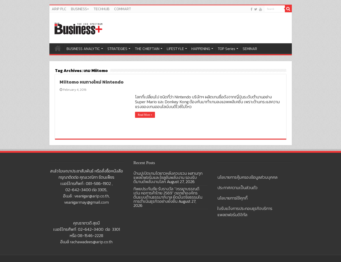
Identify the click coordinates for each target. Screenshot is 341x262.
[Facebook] (251, 9)
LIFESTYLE (175, 48)
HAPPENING (200, 48)
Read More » (145, 114)
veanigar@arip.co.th (91, 196)
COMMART (122, 9)
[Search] (288, 8)
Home (58, 48)
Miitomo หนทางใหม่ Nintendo (92, 81)
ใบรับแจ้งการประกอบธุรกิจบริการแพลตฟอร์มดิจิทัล (244, 211)
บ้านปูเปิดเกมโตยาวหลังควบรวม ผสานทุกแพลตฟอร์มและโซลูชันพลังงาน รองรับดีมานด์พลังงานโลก (168, 177)
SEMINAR (250, 48)
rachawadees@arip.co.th (91, 242)
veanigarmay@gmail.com (86, 202)
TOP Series (226, 48)
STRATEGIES (117, 48)
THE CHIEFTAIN (147, 48)
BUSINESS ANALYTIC (83, 48)
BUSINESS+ (80, 9)
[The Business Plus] (78, 28)
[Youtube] (260, 9)
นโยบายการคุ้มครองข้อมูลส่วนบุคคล (247, 177)
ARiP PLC (59, 9)
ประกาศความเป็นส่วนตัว (237, 187)
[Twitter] (256, 9)
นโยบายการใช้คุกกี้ (232, 198)
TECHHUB (101, 9)
